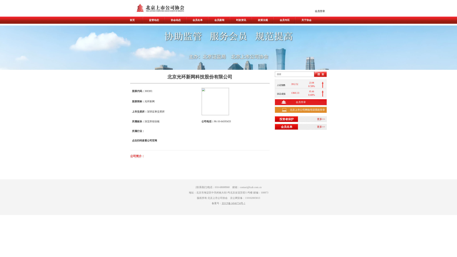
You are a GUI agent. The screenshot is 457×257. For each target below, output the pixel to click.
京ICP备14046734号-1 (233, 203)
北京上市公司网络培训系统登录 (307, 110)
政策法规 (263, 20)
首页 (132, 20)
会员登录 (320, 11)
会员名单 (198, 20)
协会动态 (176, 20)
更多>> (321, 119)
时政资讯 (241, 20)
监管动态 (154, 20)
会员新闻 (219, 20)
